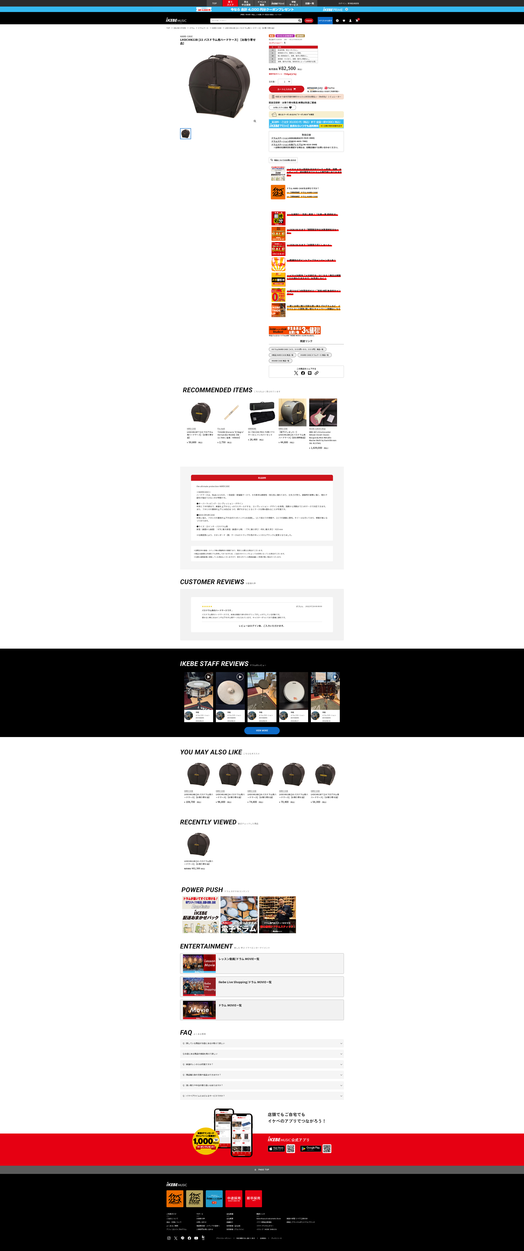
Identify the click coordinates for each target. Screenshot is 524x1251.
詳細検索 (309, 21)
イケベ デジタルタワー (265, 1226)
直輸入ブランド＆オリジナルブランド (301, 1222)
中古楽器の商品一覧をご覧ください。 (263, 1068)
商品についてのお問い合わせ (285, 160)
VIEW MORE (262, 730)
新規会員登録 (353, 3)
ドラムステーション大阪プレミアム (286, 144)
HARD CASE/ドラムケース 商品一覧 (315, 355)
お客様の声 (200, 1218)
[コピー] (317, 373)
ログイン (342, 3)
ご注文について (172, 1218)
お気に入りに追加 (280, 107)
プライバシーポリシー (223, 1238)
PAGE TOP (263, 1170)
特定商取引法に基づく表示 (245, 1238)
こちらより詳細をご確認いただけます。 (225, 1100)
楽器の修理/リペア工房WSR (297, 1218)
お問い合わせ (201, 1222)
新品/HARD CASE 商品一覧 (283, 355)
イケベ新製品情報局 (264, 1222)
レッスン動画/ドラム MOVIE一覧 (238, 959)
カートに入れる (284, 89)
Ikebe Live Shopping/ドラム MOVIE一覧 (245, 982)
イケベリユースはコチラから (218, 1089)
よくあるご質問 (172, 1226)
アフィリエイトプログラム (176, 1229)
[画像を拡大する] (255, 121)
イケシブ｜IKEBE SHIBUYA (267, 1229)
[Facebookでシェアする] (303, 373)
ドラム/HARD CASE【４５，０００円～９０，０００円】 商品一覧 (298, 349)
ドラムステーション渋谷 (282, 141)
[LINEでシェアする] (310, 373)
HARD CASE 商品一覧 (281, 361)
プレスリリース (276, 1238)
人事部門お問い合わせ (204, 1229)
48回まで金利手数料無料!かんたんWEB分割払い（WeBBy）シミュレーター (308, 96)
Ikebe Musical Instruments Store (269, 1218)
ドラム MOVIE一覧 (230, 1005)
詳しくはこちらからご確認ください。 (309, 1079)
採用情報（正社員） (234, 1226)
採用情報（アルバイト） (236, 1229)
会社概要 (230, 1218)
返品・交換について (173, 1222)
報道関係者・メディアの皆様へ (208, 1226)
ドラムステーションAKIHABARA (285, 138)
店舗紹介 (230, 1222)
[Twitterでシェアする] (296, 373)
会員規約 (263, 1238)
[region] (262, 849)
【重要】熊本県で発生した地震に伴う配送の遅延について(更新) (262, 14)
